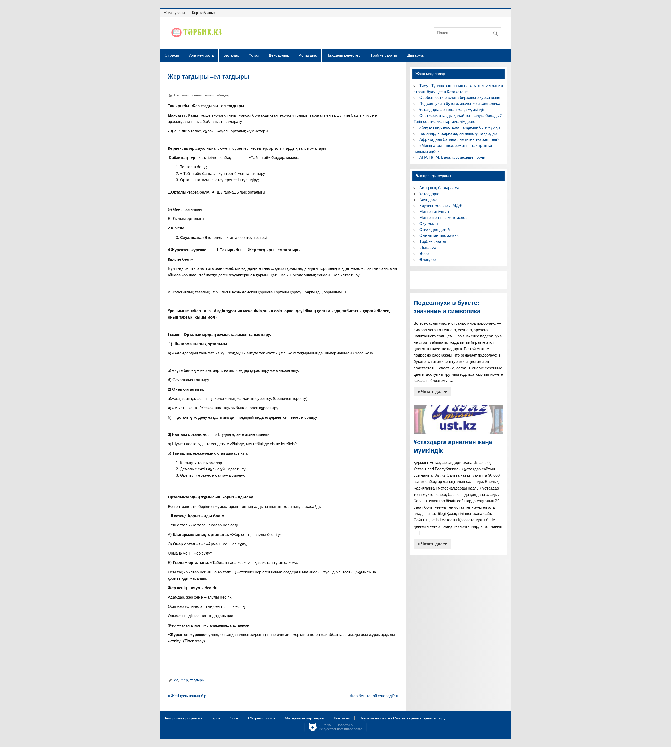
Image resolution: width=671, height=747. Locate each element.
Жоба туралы (174, 13)
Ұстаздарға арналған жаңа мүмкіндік (452, 109)
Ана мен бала (201, 55)
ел (176, 680)
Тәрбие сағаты (383, 55)
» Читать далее (432, 391)
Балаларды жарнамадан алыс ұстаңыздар (458, 133)
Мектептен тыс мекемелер (443, 217)
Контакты (342, 718)
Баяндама (428, 199)
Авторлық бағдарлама (439, 187)
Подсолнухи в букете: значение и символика (459, 103)
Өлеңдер (427, 259)
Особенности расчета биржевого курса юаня (459, 97)
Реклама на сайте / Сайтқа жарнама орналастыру (402, 718)
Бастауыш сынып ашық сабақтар (202, 95)
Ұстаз (254, 55)
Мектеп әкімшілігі (434, 211)
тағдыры (197, 680)
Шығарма (415, 55)
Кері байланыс (203, 13)
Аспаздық (308, 55)
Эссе (424, 253)
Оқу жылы (428, 223)
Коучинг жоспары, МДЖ (440, 205)
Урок (216, 718)
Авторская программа (183, 718)
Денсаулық (279, 55)
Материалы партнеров (304, 718)
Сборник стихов (261, 718)
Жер (184, 680)
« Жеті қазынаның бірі (187, 696)
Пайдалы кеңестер (343, 55)
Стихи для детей (434, 229)
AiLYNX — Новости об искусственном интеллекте (340, 727)
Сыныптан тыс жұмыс (439, 235)
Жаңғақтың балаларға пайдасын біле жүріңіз (459, 127)
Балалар (231, 55)
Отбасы (172, 55)
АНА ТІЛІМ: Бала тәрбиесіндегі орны (452, 157)
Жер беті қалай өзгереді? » (374, 696)
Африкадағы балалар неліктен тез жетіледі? (459, 139)
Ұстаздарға (429, 193)
